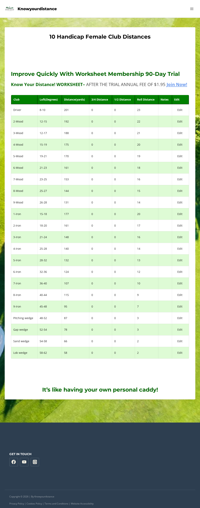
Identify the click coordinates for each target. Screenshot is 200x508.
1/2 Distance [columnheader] (122, 99)
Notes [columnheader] (165, 99)
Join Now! (177, 84)
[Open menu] (191, 9)
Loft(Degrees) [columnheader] (49, 99)
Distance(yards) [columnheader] (74, 99)
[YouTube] (24, 462)
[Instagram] (35, 462)
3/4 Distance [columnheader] (99, 99)
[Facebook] (13, 462)
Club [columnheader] (16, 99)
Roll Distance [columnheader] (145, 99)
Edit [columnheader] (176, 99)
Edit (179, 110)
